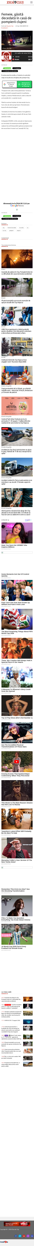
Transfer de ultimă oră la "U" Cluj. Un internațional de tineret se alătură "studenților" (11, 1006)
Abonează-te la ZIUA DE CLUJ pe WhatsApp (25, 84)
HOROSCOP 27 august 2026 (10, 1020)
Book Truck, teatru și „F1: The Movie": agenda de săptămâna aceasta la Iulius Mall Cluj (11, 1037)
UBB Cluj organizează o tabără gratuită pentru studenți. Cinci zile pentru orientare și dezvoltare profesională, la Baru (16, 331)
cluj (3, 227)
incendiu (21, 227)
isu (27, 227)
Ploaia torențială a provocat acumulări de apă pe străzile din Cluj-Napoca (15, 301)
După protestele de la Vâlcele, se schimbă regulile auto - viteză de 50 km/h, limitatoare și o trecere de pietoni (17, 390)
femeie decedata (12, 227)
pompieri (11, 230)
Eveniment (4, 28)
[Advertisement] (17, 148)
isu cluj (4, 230)
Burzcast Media (24, 1240)
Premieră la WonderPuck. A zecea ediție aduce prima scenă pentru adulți (10, 1064)
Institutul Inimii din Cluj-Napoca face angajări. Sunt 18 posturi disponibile (14, 361)
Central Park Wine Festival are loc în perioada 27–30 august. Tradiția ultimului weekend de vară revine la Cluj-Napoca (15, 421)
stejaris (19, 230)
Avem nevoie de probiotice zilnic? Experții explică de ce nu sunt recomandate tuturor (11, 1051)
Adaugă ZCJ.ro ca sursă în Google (11, 84)
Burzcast (15, 1240)
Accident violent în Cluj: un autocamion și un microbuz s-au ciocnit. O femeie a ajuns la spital (16, 482)
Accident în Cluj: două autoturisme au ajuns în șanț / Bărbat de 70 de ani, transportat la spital (16, 451)
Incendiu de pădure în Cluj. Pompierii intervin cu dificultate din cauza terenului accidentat (16, 273)
